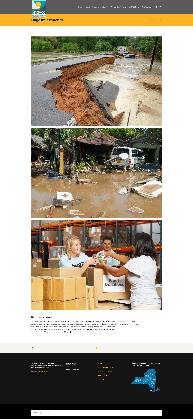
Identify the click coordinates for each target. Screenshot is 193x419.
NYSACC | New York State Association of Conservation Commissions (129, 20)
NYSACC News (103, 376)
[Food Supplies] (96, 265)
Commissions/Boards (106, 367)
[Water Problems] (96, 81)
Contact (101, 380)
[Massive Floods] (96, 173)
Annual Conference (105, 372)
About (100, 363)
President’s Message (72, 369)
